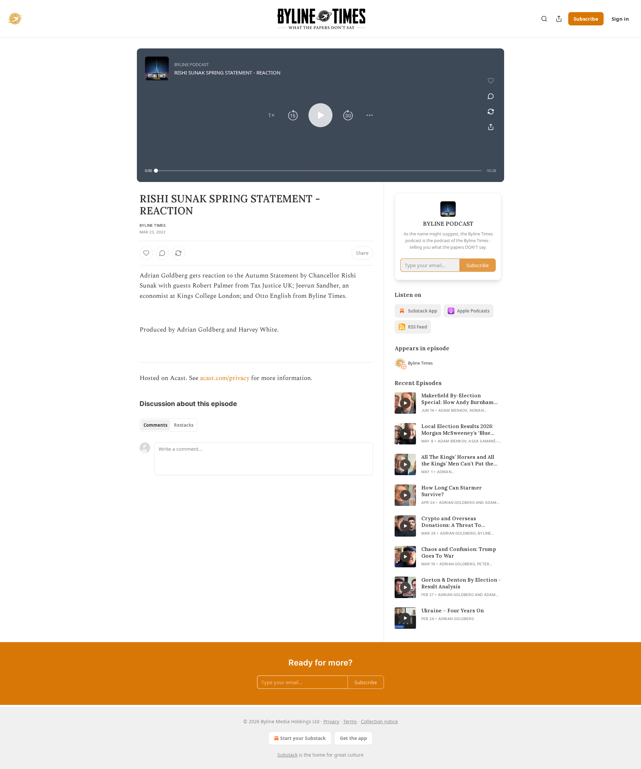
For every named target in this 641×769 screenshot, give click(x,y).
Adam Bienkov (452, 410)
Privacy (331, 721)
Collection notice (379, 721)
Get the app (353, 738)
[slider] (319, 170)
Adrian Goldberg (457, 502)
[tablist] (168, 425)
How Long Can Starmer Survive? (451, 491)
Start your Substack (303, 738)
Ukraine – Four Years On (452, 610)
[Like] (146, 253)
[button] (271, 115)
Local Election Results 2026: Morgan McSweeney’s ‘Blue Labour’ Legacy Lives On (457, 429)
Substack (287, 755)
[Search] (544, 18)
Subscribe (586, 18)
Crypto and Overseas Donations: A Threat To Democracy (451, 522)
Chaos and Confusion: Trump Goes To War (458, 552)
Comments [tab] (155, 425)
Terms (350, 721)
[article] (448, 403)
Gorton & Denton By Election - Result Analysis (461, 583)
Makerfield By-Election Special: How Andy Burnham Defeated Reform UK (457, 399)
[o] (405, 403)
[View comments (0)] (490, 96)
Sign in (620, 18)
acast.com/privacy (224, 378)
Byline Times (153, 225)
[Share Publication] (559, 18)
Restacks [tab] (183, 425)
